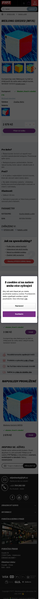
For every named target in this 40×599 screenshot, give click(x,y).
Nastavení (19, 306)
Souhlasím (19, 314)
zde (25, 299)
